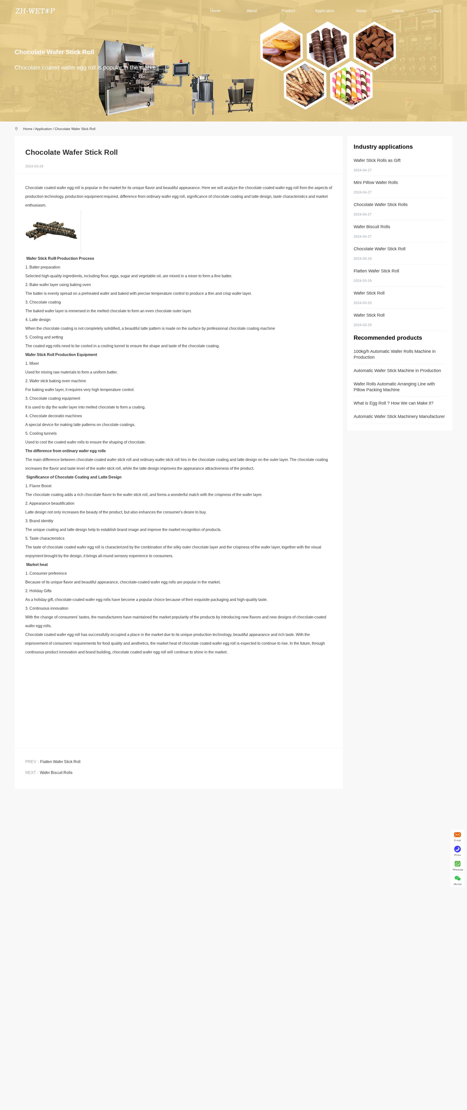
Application (324, 11)
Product (288, 11)
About (252, 11)
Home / (29, 129)
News (361, 11)
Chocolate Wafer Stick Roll (75, 129)
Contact (434, 11)
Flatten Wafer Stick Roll (60, 762)
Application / (45, 129)
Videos (398, 11)
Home (215, 11)
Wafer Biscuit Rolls (56, 773)
